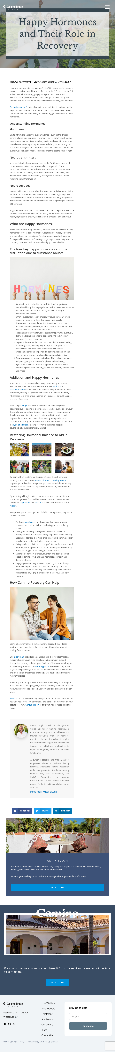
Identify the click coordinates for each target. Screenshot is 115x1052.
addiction (57, 386)
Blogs (44, 1029)
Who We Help (48, 1008)
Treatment (47, 1013)
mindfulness (30, 522)
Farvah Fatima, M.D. (18, 107)
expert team (19, 656)
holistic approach (42, 666)
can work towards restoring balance (50, 480)
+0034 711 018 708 (19, 1012)
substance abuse (17, 389)
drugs (24, 405)
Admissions (47, 1019)
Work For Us (45, 1042)
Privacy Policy (33, 1042)
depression (25, 502)
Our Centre (47, 1024)
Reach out (14, 698)
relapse (13, 505)
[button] (107, 7)
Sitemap (54, 1042)
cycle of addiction (20, 424)
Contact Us (47, 1035)
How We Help (48, 1003)
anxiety (37, 502)
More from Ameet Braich (43, 792)
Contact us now (32, 704)
